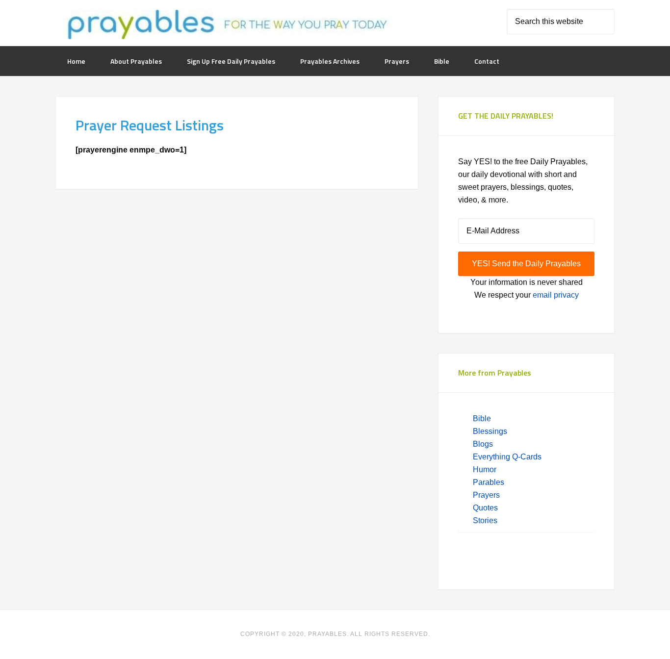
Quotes (485, 508)
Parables (488, 482)
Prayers (486, 495)
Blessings (490, 431)
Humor (484, 469)
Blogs (483, 444)
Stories (485, 520)
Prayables (225, 25)
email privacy (556, 295)
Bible (483, 418)
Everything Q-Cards (507, 457)
